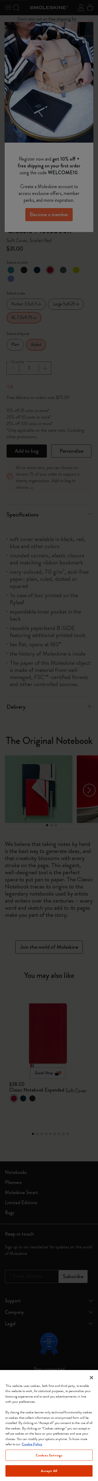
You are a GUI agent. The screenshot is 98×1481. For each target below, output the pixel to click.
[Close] (91, 1378)
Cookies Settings (49, 1455)
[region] (49, 1425)
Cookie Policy (32, 1444)
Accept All (49, 1470)
